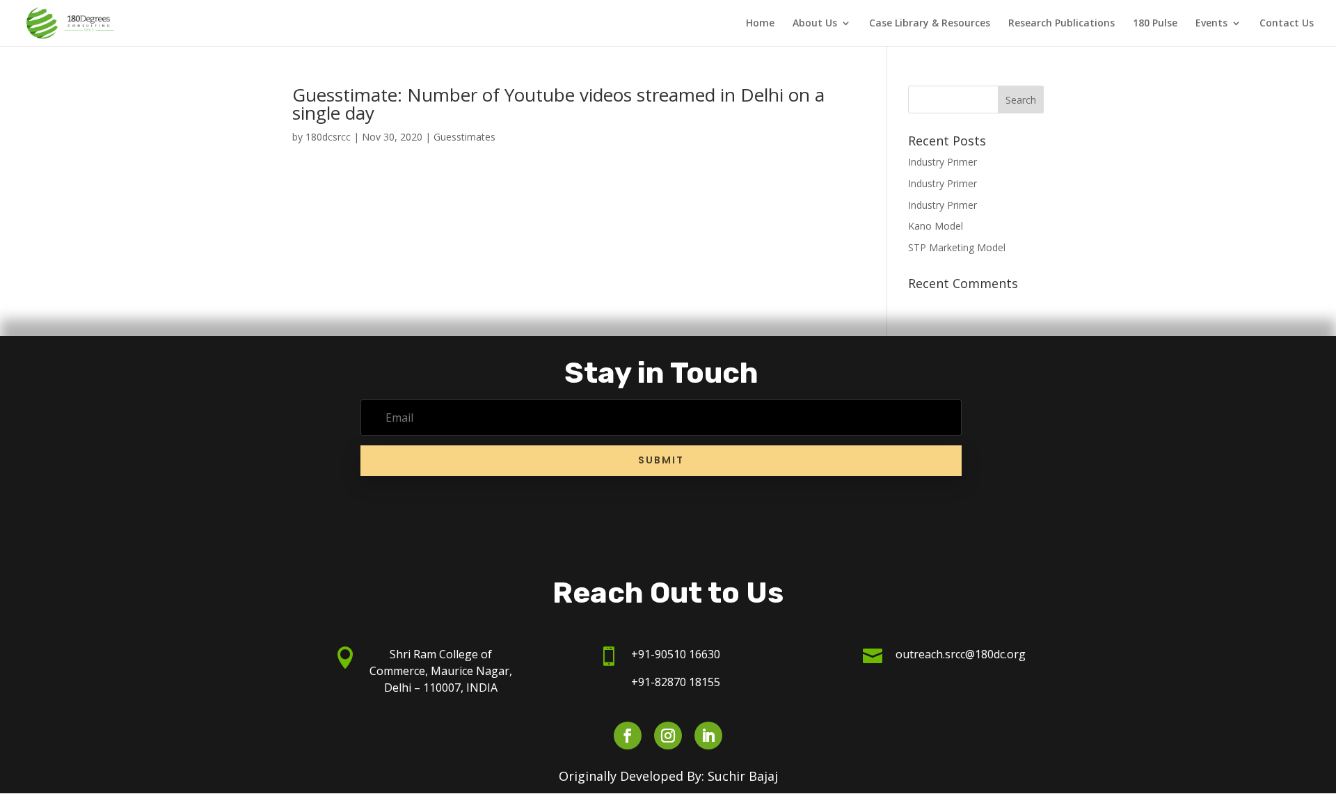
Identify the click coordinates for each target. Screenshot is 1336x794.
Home (760, 23)
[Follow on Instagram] (668, 735)
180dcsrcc (328, 136)
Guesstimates (464, 136)
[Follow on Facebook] (628, 735)
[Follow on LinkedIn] (708, 735)
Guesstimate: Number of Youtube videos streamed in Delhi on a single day (558, 103)
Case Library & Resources (929, 23)
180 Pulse (1155, 23)
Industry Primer (942, 161)
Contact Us (1286, 23)
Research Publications (1061, 23)
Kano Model (935, 225)
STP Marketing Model (956, 247)
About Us (815, 23)
